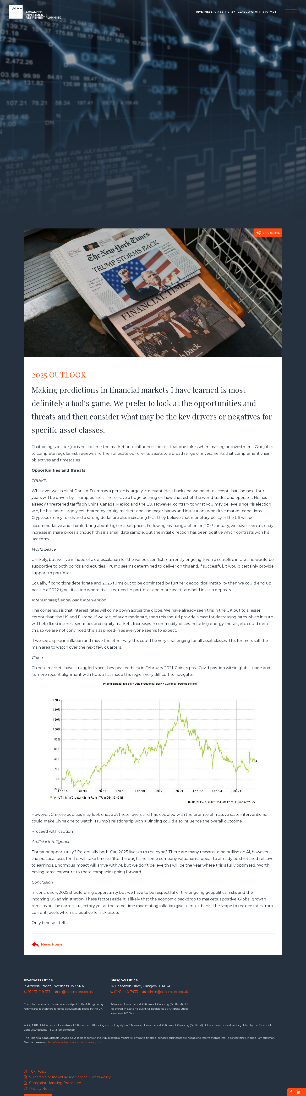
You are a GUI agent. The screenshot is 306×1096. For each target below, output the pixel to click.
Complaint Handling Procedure (55, 1083)
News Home (51, 944)
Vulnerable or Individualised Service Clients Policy (70, 1077)
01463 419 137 (224, 11)
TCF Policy (38, 1071)
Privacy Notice (41, 1088)
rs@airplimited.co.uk (76, 992)
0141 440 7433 (265, 11)
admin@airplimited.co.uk (167, 992)
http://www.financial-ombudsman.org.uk (74, 1042)
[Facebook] (291, 1092)
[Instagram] (298, 1092)
